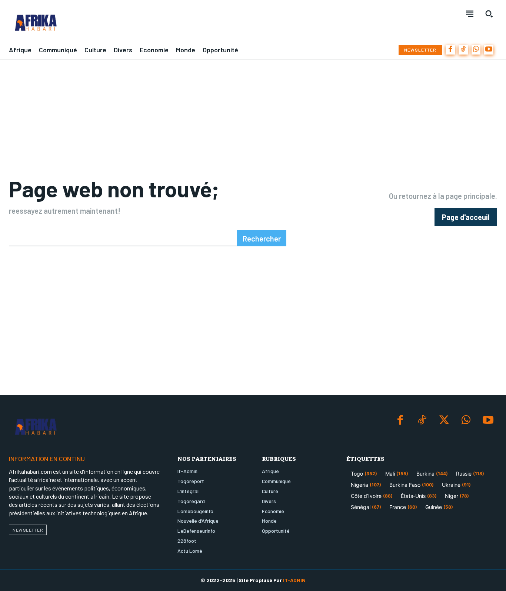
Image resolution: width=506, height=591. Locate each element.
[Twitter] (444, 420)
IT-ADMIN (294, 580)
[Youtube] (488, 50)
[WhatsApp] (476, 50)
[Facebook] (450, 50)
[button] (489, 14)
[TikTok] (463, 50)
